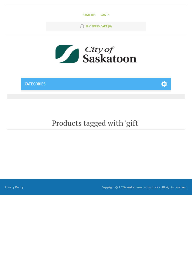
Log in (105, 14)
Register (89, 14)
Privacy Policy (14, 187)
